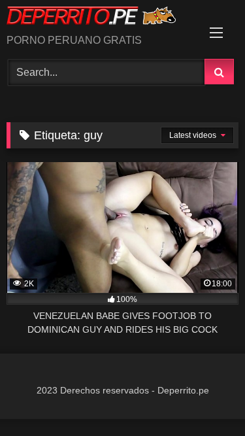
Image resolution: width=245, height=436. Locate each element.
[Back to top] (204, 397)
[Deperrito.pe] (101, 18)
